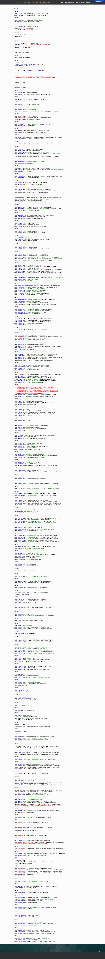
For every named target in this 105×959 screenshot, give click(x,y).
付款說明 (88, 2)
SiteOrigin (64, 948)
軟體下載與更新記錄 (80, 2)
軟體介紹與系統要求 (69, 2)
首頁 (62, 2)
